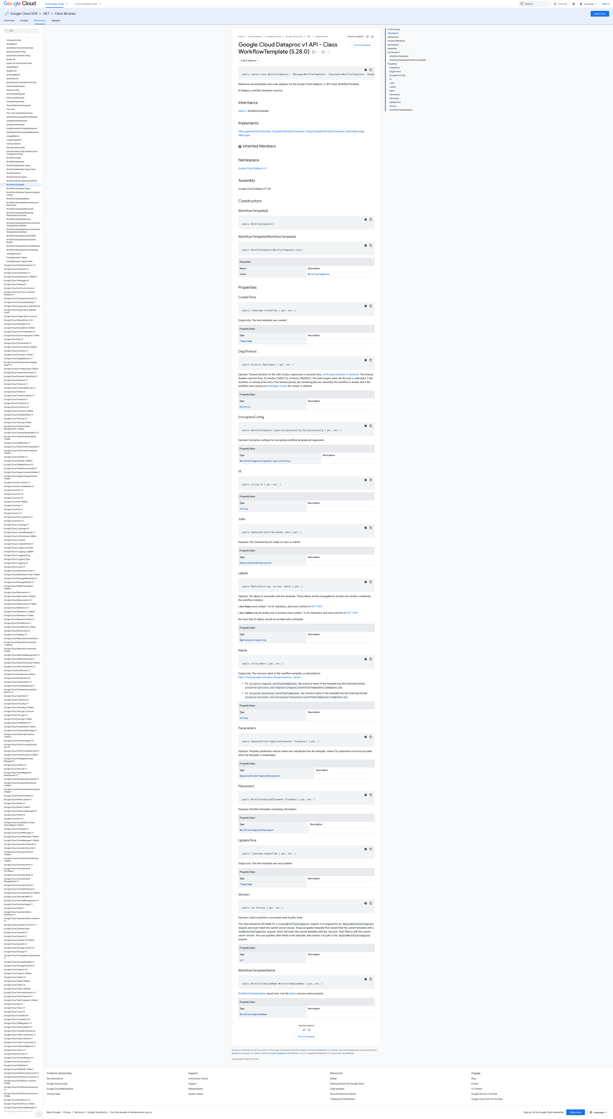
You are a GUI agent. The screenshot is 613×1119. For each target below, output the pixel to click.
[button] (306, 147)
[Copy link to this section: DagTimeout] (260, 352)
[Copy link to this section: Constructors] (266, 201)
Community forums (198, 1078)
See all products (55, 1078)
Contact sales (54, 1094)
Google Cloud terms (97, 1112)
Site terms (79, 1112)
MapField (245, 640)
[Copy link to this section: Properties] (261, 288)
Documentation (255, 36)
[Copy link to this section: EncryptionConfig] (267, 417)
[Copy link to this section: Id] (244, 471)
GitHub (333, 1078)
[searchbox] (21, 30)
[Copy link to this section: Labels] (251, 573)
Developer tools (273, 36)
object (241, 110)
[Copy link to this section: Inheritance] (261, 103)
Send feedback (362, 45)
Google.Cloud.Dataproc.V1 (252, 168)
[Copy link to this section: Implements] (262, 123)
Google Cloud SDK (24, 14)
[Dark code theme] (365, 69)
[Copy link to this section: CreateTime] (259, 297)
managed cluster (277, 385)
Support (192, 1083)
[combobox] (534, 4)
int (242, 960)
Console (562, 3)
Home (241, 36)
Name (292, 993)
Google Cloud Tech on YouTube (487, 1099)
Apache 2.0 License (241, 1053)
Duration (245, 406)
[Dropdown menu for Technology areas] (68, 4)
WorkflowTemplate (260, 131)
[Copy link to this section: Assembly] (258, 181)
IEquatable (278, 131)
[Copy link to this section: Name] (250, 651)
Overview (9, 20)
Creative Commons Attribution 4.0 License (318, 1050)
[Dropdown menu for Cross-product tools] (101, 4)
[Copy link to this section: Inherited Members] (279, 146)
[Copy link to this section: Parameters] (259, 728)
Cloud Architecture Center (343, 1094)
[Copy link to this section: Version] (252, 895)
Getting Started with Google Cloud (347, 1083)
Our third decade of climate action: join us (131, 1112)
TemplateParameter (268, 775)
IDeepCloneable (315, 131)
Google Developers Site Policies (283, 1053)
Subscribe (575, 1112)
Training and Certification (342, 1099)
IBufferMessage (355, 131)
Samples (56, 20)
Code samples (337, 1089)
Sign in (605, 4)
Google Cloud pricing (57, 1083)
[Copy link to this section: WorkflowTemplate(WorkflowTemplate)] (299, 237)
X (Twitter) (476, 1089)
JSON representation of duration (340, 374)
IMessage (244, 131)
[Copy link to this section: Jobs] (248, 519)
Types (264, 460)
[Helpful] (367, 36)
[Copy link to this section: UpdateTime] (259, 841)
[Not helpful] (372, 36)
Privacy (67, 1112)
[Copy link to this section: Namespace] (262, 160)
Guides (24, 20)
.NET (46, 14)
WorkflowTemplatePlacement (257, 830)
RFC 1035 (316, 606)
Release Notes (195, 1089)
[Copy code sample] (370, 69)
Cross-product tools (86, 3)
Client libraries (65, 14)
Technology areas (54, 3)
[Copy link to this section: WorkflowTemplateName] (278, 971)
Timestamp (246, 341)
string (244, 508)
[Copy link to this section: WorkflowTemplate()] (271, 211)
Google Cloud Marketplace (60, 1089)
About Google (54, 1112)
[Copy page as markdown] (323, 52)
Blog (473, 1078)
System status (195, 1094)
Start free (599, 13)
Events (474, 1083)
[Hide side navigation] (38, 1113)
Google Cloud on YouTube (484, 1094)
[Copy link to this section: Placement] (257, 786)
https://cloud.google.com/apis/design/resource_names (269, 677)
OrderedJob (264, 562)
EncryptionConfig (279, 460)
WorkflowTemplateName (252, 993)
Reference (40, 20)
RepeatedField (248, 562)
